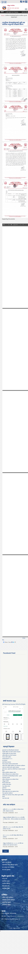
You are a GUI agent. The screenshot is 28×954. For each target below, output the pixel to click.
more (5, 851)
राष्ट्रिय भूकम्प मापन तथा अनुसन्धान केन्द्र (10, 791)
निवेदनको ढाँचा (5, 886)
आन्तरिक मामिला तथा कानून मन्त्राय (9, 753)
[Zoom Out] (20, 225)
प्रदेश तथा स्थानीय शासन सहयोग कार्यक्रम (10, 767)
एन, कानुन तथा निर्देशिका (8, 867)
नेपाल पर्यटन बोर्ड (5, 798)
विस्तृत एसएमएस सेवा (6, 782)
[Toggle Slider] (4, 225)
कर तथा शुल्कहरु (6, 869)
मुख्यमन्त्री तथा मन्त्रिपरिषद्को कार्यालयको (10, 750)
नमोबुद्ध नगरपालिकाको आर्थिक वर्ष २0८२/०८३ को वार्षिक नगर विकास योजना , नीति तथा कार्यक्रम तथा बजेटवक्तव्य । (14, 819)
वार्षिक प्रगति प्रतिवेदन (7, 897)
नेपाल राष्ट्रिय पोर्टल (6, 786)
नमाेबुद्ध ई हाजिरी (5, 781)
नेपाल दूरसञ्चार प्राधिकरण (7, 793)
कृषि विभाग (4, 788)
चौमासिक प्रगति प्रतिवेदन (8, 900)
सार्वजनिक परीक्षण (6, 905)
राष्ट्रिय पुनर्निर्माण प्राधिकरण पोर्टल (9, 772)
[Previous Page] (9, 225)
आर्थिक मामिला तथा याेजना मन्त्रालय (9, 755)
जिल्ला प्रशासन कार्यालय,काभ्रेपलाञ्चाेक (10, 763)
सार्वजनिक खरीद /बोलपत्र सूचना (10, 864)
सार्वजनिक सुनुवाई (6, 902)
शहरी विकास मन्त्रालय (6, 762)
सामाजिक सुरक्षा (6, 881)
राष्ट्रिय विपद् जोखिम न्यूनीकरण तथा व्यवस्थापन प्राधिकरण (13, 765)
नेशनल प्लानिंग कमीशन (6, 757)
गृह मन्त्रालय (4, 760)
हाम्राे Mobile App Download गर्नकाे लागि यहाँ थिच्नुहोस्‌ (13, 704)
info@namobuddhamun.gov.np (12, 919)
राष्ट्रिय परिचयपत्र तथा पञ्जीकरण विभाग (10, 774)
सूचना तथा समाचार (6, 862)
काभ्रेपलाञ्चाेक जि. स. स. (7, 758)
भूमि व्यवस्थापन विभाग (6, 789)
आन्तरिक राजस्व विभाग (6, 784)
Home (2, 15)
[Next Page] (11, 225)
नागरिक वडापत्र (6, 883)
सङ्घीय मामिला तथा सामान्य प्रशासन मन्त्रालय (11, 751)
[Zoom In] (23, 225)
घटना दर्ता (4, 878)
